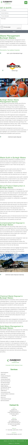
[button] (25, 2)
